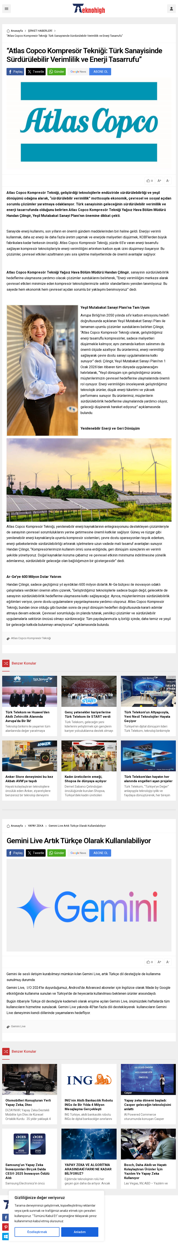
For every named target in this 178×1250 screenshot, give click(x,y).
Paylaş (18, 71)
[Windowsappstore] (6, 1236)
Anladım (80, 1232)
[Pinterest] (6, 1227)
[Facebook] (6, 1217)
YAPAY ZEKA (35, 825)
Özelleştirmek (37, 1232)
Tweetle (38, 71)
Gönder (59, 71)
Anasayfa (17, 30)
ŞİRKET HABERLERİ (40, 30)
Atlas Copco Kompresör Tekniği (31, 638)
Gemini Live (18, 1026)
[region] (56, 1216)
